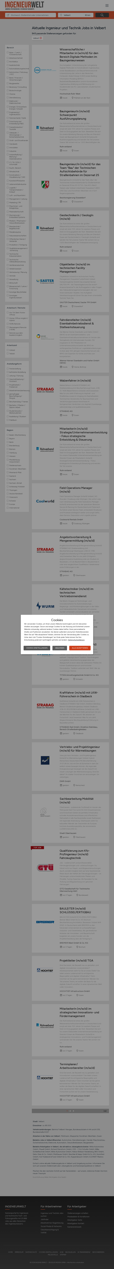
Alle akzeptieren (80, 648)
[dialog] (57, 634)
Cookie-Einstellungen (36, 648)
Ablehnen (59, 648)
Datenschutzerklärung (76, 640)
